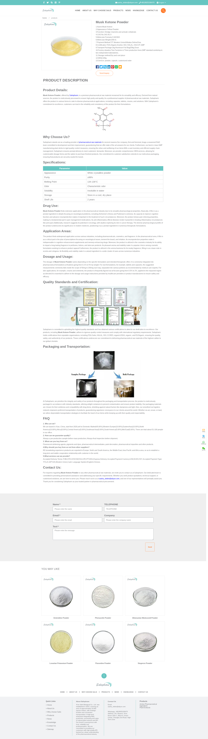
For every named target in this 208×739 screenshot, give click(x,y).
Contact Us (143, 692)
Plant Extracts (145, 708)
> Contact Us (51, 726)
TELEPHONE (111, 504)
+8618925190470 (147, 2)
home (44, 18)
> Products (50, 715)
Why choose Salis (89, 692)
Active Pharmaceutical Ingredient (148, 705)
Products (106, 692)
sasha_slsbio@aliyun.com (127, 2)
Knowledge (128, 692)
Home (62, 692)
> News (49, 719)
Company (109, 515)
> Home (49, 705)
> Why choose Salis (53, 712)
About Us (73, 692)
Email (56, 515)
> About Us (50, 708)
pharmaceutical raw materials (90, 142)
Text (55, 526)
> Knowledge (51, 722)
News (117, 692)
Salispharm (73, 95)
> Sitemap (50, 729)
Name (56, 504)
